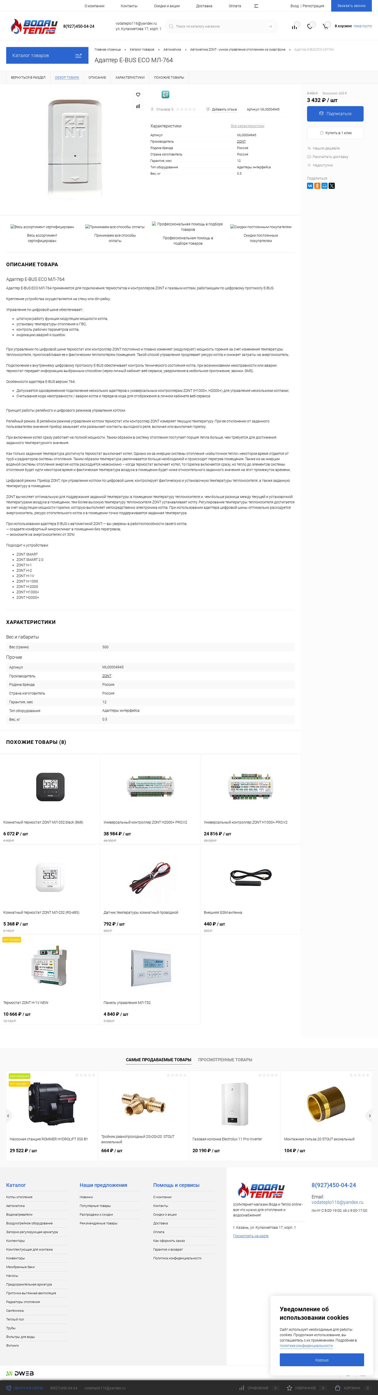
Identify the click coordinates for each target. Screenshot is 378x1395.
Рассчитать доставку (330, 157)
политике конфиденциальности (306, 1346)
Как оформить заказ (169, 1241)
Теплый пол (15, 1319)
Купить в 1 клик (339, 133)
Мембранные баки (20, 1267)
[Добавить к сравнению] (138, 106)
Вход (295, 6)
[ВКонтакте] (310, 186)
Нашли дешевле (326, 148)
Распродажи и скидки (96, 1214)
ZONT (241, 141)
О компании (94, 6)
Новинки (86, 1197)
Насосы (12, 1276)
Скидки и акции (167, 6)
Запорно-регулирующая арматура (32, 1232)
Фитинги (12, 1345)
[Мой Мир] (324, 186)
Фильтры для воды (20, 1337)
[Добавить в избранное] (138, 94)
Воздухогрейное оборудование (29, 1223)
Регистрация (313, 6)
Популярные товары (95, 1206)
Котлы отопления (19, 1197)
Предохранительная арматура (29, 1284)
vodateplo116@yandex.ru (337, 1202)
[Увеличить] (75, 149)
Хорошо (322, 1360)
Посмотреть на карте (250, 1236)
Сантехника (15, 1311)
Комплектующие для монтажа (29, 1249)
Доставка (204, 6)
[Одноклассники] (317, 186)
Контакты (129, 6)
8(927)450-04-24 (63, 1388)
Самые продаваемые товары (158, 1059)
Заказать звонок (351, 6)
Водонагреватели (19, 1214)
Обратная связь (28, 1388)
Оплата (235, 6)
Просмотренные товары (225, 1059)
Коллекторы (15, 1241)
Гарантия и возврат (168, 1249)
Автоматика (15, 1206)
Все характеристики (247, 126)
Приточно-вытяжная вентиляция (31, 1293)
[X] (332, 186)
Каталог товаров (30, 55)
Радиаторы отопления (23, 1302)
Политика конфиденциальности (177, 1258)
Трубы (11, 1328)
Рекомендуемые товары (99, 1223)
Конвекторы (15, 1258)
